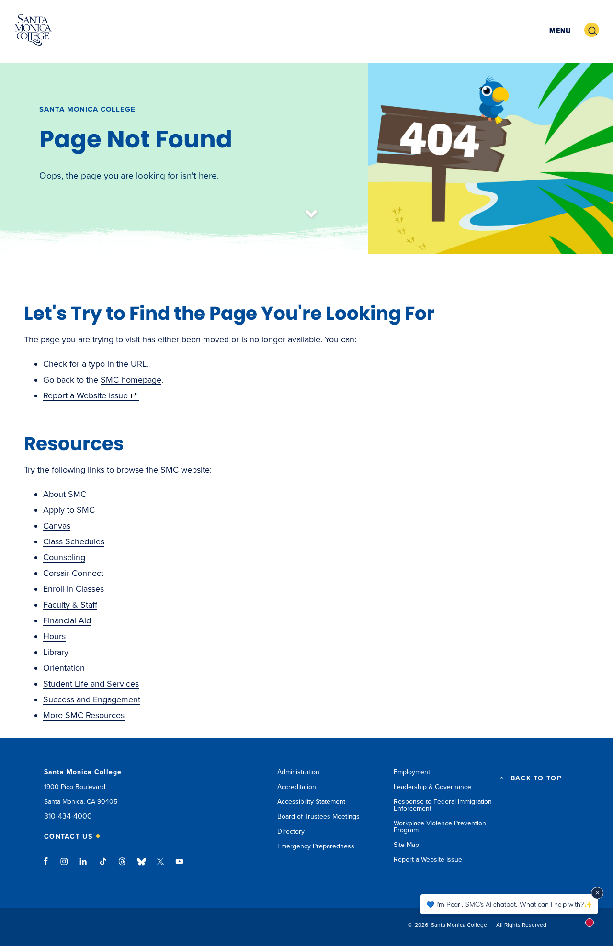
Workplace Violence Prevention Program (440, 826)
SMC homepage (131, 379)
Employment (412, 772)
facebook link (48, 866)
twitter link (160, 866)
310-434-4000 (68, 816)
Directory (291, 831)
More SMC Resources (84, 715)
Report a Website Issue (91, 395)
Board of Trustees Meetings (318, 816)
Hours (54, 636)
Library (55, 652)
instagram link (65, 866)
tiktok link (103, 866)
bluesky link (142, 866)
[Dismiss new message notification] (597, 893)
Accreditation (296, 787)
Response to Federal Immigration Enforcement (443, 805)
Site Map (406, 845)
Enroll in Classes (73, 589)
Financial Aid (67, 620)
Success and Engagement (91, 699)
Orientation (64, 668)
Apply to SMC (69, 510)
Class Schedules (73, 541)
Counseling (64, 557)
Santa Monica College (87, 109)
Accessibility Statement (311, 802)
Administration (298, 772)
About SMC (64, 494)
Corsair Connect (73, 573)
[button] (559, 30)
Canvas (56, 525)
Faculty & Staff (70, 604)
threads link (122, 866)
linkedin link (84, 866)
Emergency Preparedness (315, 846)
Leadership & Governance (432, 787)
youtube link (179, 866)
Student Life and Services (91, 683)
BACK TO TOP (536, 778)
